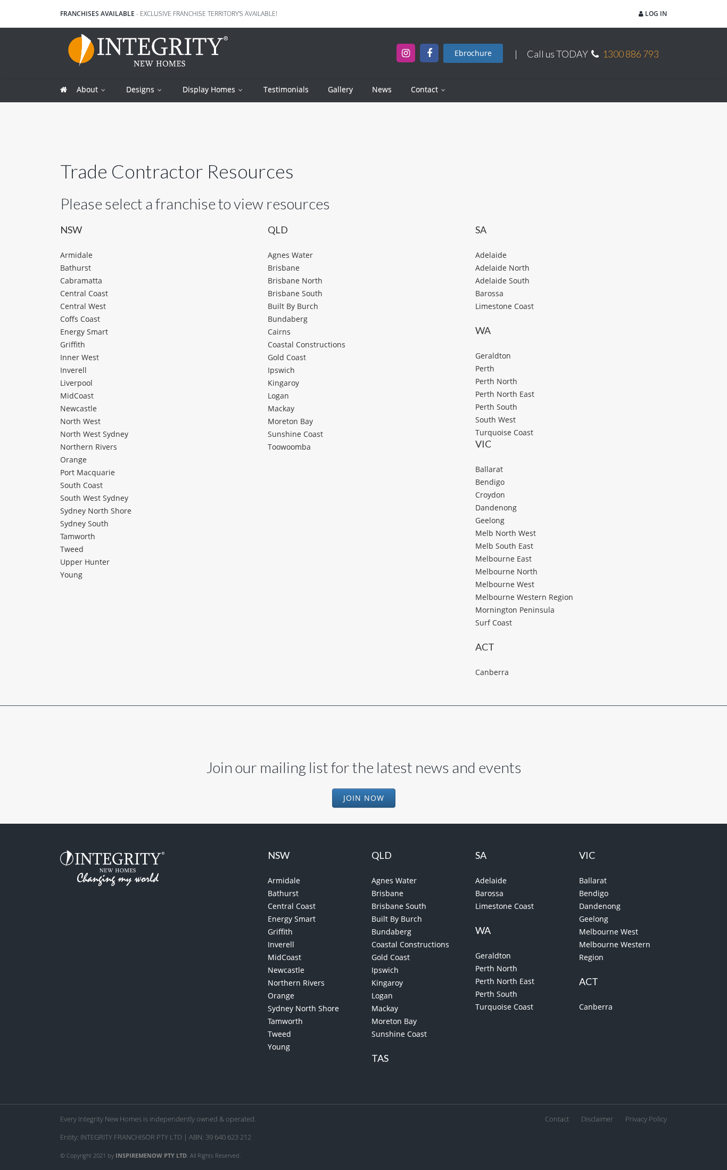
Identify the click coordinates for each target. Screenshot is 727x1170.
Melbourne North (506, 571)
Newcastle (78, 408)
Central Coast (84, 293)
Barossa (489, 293)
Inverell (73, 370)
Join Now (363, 798)
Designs (141, 89)
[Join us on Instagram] (405, 53)
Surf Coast (493, 623)
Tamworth (77, 536)
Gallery (340, 89)
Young (71, 575)
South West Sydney (94, 498)
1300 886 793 (630, 54)
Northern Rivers (88, 447)
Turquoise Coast (504, 432)
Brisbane (284, 268)
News (382, 89)
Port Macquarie (87, 472)
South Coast (81, 485)
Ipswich (281, 370)
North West (80, 421)
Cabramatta (81, 280)
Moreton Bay (290, 421)
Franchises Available (97, 13)
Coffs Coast (80, 319)
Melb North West (505, 533)
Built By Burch (293, 306)
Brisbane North (295, 280)
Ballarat (489, 469)
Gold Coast (287, 357)
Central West (83, 306)
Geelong (490, 520)
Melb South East (504, 546)
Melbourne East (503, 559)
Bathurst (75, 268)
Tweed (72, 549)
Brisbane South (295, 293)
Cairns (279, 332)
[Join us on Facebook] (429, 53)
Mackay (281, 408)
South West (495, 420)
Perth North (496, 381)
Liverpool (76, 383)
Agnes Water (290, 255)
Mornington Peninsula (515, 610)
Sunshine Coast (295, 434)
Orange (73, 459)
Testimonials (286, 89)
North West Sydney (94, 434)
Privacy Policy (646, 1119)
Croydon (490, 495)
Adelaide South (502, 280)
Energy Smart (84, 332)
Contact (425, 89)
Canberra (492, 672)
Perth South (496, 407)
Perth (484, 368)
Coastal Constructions (306, 344)
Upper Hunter (85, 562)
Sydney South (84, 523)
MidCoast (77, 396)
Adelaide (491, 255)
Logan (278, 396)
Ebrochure (473, 53)
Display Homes (210, 89)
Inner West (79, 357)
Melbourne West (504, 584)
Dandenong (496, 507)
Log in (655, 13)
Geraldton (493, 356)
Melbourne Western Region (524, 597)
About (88, 89)
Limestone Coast (504, 306)
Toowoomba (289, 447)
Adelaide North (502, 268)
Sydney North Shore (95, 511)
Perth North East (504, 394)
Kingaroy (283, 383)
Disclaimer (597, 1119)
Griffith (72, 344)
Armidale (76, 255)
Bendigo (490, 482)
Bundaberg (288, 319)
